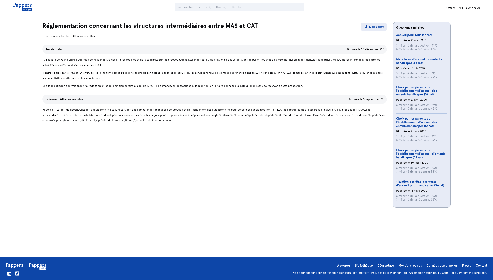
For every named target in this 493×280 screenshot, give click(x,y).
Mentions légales (410, 265)
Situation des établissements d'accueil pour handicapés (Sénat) (420, 183)
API (461, 8)
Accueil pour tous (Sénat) (414, 35)
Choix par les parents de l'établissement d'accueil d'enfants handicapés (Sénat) (420, 153)
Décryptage (385, 265)
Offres (450, 8)
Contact (481, 265)
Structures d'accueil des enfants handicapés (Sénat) (419, 61)
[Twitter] (17, 273)
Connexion (473, 8)
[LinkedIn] (9, 273)
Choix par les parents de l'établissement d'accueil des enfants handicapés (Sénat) (416, 90)
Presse (466, 265)
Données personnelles (441, 265)
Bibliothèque (364, 265)
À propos (343, 265)
